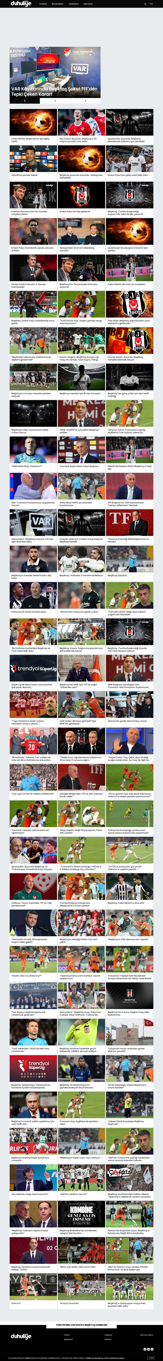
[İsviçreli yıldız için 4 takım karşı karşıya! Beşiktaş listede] (81, 522)
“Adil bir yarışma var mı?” (73, 1194)
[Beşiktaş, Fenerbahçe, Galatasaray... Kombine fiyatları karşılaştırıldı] (33, 1068)
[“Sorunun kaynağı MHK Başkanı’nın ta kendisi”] (129, 522)
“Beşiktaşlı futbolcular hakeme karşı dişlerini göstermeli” (31, 358)
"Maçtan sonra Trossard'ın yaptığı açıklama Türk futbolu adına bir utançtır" (126, 431)
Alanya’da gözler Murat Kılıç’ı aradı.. (127, 721)
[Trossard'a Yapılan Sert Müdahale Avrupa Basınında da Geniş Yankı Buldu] (129, 959)
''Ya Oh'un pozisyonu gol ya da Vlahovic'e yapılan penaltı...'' (124, 868)
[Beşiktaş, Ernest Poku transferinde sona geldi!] (33, 304)
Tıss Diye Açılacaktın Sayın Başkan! (79, 466)
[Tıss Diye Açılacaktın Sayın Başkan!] (81, 450)
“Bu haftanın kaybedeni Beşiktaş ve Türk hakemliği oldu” (30, 649)
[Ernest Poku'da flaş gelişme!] (81, 195)
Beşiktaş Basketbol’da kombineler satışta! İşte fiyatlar (78, 1232)
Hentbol (88, 3)
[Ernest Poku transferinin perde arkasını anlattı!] (33, 231)
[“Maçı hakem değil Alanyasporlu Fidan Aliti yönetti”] (81, 813)
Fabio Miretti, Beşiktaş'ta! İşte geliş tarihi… (30, 140)
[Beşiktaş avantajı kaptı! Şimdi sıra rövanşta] (33, 1141)
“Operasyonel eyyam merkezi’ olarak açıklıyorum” (80, 977)
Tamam (151, 1358)
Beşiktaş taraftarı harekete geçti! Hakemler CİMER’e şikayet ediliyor (78, 1050)
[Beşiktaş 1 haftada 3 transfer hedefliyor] (81, 559)
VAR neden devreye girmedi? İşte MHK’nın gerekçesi (78, 722)
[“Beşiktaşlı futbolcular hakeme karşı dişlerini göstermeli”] (33, 340)
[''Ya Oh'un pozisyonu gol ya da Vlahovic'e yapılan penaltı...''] (129, 850)
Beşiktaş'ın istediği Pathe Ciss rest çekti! (78, 940)
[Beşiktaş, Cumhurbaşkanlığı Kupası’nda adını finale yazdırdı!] (129, 195)
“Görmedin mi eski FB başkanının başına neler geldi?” (29, 940)
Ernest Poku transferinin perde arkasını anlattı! (32, 249)
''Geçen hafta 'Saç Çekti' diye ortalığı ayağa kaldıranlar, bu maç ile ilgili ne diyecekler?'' (128, 758)
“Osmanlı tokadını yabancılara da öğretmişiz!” (30, 831)
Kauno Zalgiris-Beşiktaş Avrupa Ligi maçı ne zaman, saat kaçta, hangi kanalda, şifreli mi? (79, 358)
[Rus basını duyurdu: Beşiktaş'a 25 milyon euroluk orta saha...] (81, 122)
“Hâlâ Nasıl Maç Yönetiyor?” (26, 466)
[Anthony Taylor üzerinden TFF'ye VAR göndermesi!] (33, 886)
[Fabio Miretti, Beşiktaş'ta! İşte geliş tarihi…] (33, 122)
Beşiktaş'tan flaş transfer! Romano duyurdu (79, 285)
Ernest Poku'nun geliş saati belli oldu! (128, 175)
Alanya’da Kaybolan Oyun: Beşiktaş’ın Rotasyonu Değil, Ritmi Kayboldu (129, 1232)
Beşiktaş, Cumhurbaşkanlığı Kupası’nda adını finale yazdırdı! (125, 212)
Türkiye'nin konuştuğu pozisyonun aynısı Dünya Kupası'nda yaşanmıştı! (128, 831)
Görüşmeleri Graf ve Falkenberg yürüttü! (77, 249)
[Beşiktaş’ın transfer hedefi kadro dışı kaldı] (33, 559)
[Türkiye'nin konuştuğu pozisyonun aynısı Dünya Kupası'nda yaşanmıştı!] (129, 813)
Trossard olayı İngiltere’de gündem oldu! (79, 1122)
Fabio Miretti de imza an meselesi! (126, 284)
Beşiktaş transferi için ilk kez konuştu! (80, 393)
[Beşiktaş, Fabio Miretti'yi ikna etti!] (129, 886)
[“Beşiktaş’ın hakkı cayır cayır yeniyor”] (81, 1141)
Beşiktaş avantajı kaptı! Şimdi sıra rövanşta (30, 1159)
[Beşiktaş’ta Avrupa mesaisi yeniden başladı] (33, 377)
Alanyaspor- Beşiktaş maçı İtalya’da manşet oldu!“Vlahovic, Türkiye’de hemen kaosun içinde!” (80, 1013)
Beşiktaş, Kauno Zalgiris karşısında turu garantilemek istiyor (81, 649)
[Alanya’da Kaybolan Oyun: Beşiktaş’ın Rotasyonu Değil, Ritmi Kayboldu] (129, 1214)
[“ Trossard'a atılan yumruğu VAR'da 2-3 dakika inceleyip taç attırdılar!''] (81, 850)
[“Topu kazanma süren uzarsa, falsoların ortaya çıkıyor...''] (33, 704)
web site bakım (146, 1335)
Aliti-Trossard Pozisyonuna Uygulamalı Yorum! (33, 504)
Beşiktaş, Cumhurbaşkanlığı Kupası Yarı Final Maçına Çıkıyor (127, 649)
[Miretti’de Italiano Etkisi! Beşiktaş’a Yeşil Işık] (129, 450)
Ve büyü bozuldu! (69, 1303)
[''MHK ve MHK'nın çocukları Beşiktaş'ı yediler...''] (81, 413)
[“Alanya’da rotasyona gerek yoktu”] (81, 595)
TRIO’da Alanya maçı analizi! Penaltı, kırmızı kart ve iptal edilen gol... (128, 1268)
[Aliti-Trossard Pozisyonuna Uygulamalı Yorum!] (33, 486)
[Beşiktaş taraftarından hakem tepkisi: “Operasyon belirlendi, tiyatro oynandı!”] (129, 1177)
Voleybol (73, 3)
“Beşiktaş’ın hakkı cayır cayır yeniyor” (80, 1157)
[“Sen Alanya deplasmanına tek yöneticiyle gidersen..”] (33, 995)
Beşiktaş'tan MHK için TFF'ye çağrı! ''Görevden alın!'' (78, 686)
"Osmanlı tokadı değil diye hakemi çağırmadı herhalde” (127, 613)
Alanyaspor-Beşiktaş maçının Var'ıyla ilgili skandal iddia (32, 540)
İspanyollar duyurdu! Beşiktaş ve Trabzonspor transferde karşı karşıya (31, 868)
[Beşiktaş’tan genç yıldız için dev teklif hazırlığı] (129, 377)
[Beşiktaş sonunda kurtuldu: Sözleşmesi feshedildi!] (81, 158)
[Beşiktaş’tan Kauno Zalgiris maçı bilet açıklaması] (129, 995)
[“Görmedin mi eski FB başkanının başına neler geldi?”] (33, 923)
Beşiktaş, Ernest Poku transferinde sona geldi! (33, 322)
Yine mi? (16, 1303)
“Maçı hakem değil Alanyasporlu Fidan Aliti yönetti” (81, 831)
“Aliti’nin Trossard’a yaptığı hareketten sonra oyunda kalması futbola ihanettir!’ (129, 1159)
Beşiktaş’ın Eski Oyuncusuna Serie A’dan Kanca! (29, 431)
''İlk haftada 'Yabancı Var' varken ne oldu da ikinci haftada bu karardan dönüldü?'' (31, 758)
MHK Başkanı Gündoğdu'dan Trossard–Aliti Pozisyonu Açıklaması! (128, 686)
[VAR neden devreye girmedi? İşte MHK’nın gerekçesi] (81, 704)
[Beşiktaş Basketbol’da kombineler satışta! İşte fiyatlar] (81, 1214)
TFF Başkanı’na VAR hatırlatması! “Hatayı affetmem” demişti (126, 504)
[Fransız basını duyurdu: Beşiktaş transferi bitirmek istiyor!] (129, 340)
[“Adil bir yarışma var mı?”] (81, 1177)
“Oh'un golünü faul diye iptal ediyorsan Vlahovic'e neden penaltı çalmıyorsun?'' (129, 795)
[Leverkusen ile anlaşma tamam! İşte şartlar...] (129, 231)
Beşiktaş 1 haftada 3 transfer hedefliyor (81, 575)
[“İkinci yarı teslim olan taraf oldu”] (81, 1250)
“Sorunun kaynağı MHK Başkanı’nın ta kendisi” (128, 540)
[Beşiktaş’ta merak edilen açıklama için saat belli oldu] (33, 1105)
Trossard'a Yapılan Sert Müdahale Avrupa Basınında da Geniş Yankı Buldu (129, 977)
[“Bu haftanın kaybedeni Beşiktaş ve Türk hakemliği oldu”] (33, 631)
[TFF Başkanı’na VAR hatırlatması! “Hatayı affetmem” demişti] (129, 486)
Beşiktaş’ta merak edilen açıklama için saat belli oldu (32, 1122)
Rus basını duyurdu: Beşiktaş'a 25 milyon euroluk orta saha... (78, 140)
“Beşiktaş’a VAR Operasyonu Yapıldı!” (128, 939)
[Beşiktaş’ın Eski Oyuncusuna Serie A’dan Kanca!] (33, 413)
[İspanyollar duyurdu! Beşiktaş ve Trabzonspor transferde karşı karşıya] (33, 850)
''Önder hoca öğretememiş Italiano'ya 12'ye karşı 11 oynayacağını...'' (80, 758)
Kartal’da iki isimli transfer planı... (29, 611)
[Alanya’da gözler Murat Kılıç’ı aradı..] (129, 704)
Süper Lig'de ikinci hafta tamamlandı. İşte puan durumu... (31, 686)
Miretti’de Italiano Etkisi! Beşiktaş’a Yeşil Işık (129, 467)
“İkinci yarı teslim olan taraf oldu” (78, 1267)
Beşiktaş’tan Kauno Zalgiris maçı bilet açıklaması (128, 1013)
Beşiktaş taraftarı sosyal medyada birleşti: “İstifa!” (30, 1268)
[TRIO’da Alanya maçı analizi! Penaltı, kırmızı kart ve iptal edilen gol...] (129, 1250)
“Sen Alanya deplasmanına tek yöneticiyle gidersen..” (28, 1013)
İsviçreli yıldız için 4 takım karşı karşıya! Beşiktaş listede (81, 540)
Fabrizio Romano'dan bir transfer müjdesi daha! (29, 212)
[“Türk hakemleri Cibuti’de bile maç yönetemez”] (33, 1032)
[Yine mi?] (33, 1287)
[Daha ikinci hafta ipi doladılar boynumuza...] (81, 486)
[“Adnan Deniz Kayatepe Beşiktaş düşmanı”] (129, 1105)
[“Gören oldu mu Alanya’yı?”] (33, 959)
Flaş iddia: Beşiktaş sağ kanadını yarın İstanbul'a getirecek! (129, 322)
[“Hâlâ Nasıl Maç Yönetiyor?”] (33, 450)
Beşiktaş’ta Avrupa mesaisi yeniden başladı (31, 394)
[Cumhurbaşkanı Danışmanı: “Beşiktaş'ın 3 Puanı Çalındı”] (81, 886)
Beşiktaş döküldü (117, 575)
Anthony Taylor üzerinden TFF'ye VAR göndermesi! (31, 904)
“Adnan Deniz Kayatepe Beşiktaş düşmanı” (126, 1122)
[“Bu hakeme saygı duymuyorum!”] (33, 1177)
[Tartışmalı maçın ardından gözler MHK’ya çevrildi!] (129, 1032)
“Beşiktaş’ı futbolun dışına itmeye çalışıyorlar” (29, 1232)
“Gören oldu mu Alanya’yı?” (26, 975)
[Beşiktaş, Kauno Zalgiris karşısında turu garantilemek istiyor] (81, 631)
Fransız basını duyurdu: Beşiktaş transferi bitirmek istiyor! (125, 358)
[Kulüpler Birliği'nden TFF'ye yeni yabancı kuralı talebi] (81, 777)
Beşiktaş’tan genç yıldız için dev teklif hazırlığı (128, 394)
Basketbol (57, 3)
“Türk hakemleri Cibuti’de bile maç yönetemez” (30, 1050)
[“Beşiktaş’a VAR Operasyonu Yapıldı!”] (129, 923)
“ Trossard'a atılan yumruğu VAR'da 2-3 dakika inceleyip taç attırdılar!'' (81, 868)
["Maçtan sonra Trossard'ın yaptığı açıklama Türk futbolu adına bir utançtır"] (129, 413)
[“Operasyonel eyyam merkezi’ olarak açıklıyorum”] (81, 959)
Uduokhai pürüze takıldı (24, 175)
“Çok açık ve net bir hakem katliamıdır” (32, 793)
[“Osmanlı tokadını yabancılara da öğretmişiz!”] (33, 813)
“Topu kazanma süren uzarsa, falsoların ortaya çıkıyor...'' (27, 722)
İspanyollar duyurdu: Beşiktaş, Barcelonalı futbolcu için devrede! (126, 140)
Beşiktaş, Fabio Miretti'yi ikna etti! (126, 903)
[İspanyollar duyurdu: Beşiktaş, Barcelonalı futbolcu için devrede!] (129, 122)
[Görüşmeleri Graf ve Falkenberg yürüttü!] (81, 231)
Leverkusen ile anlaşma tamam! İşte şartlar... (128, 249)
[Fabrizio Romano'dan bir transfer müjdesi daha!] (33, 195)
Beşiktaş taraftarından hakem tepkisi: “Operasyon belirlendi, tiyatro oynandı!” (129, 1195)
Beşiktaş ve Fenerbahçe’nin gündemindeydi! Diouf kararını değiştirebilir (76, 1086)
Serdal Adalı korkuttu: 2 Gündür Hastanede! (28, 285)
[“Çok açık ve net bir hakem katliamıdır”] (33, 777)
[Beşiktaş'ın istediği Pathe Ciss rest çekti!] (81, 923)
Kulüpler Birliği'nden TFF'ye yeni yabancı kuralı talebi (81, 795)
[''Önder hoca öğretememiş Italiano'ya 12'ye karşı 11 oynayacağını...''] (81, 741)
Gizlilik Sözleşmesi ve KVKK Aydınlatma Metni (105, 1358)
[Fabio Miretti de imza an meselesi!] (129, 268)
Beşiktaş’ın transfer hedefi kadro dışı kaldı (31, 576)
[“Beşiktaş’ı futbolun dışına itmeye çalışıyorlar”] (33, 1214)
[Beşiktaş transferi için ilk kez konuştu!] (81, 377)
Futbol (43, 3)
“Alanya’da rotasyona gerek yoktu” (79, 611)
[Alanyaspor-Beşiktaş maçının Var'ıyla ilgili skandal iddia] (33, 522)
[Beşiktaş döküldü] (129, 559)
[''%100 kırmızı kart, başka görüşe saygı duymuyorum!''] (81, 304)
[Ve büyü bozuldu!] (81, 1287)
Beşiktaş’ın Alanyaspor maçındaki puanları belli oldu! (126, 1304)
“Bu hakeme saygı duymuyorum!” (30, 1194)
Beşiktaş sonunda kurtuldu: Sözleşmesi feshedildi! (81, 176)
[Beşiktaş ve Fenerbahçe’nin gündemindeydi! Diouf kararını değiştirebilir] (81, 1068)
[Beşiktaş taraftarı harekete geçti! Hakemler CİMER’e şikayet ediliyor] (81, 1032)
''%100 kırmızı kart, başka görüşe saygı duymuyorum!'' (81, 322)
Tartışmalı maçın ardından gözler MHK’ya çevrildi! (126, 1050)
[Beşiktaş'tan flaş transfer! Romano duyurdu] (81, 268)
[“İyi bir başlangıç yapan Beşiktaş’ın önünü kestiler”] (129, 1068)
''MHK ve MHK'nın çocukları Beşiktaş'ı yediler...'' (79, 431)
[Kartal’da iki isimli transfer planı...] (33, 595)
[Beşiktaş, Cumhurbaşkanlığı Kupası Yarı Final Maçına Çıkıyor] (129, 631)
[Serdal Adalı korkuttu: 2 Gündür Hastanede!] (33, 268)
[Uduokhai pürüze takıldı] (33, 158)
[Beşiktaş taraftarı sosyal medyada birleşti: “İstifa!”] (33, 1250)
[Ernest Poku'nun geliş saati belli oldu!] (129, 158)
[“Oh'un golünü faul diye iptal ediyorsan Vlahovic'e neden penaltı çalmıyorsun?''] (129, 777)
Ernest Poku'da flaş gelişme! (75, 211)
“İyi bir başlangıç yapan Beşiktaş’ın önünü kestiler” (127, 1086)
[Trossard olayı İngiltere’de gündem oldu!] (81, 1105)
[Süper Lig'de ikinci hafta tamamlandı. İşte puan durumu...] (33, 668)
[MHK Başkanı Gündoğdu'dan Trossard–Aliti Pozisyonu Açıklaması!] (129, 668)
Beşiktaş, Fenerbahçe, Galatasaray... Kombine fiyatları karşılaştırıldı (31, 1086)
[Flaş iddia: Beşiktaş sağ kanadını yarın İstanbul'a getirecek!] (129, 304)
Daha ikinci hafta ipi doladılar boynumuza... (76, 504)
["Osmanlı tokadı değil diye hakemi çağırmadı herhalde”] (129, 595)
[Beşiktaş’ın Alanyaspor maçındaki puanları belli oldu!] (129, 1287)
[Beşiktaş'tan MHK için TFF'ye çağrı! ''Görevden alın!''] (81, 668)
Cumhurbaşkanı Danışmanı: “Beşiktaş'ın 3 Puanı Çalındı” (75, 904)
